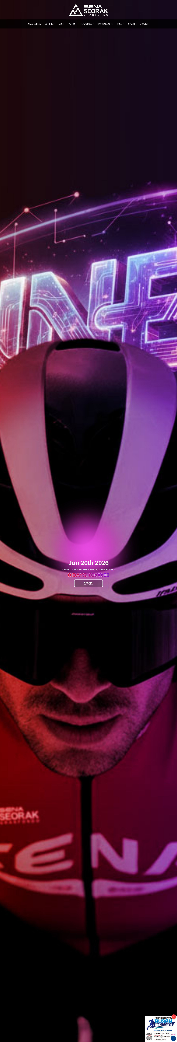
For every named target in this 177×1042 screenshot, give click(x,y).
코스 (60, 24)
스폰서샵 (131, 24)
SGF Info (49, 24)
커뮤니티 (144, 24)
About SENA (34, 24)
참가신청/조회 (86, 24)
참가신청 (88, 583)
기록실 (119, 24)
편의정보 (71, 24)
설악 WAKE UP (104, 24)
